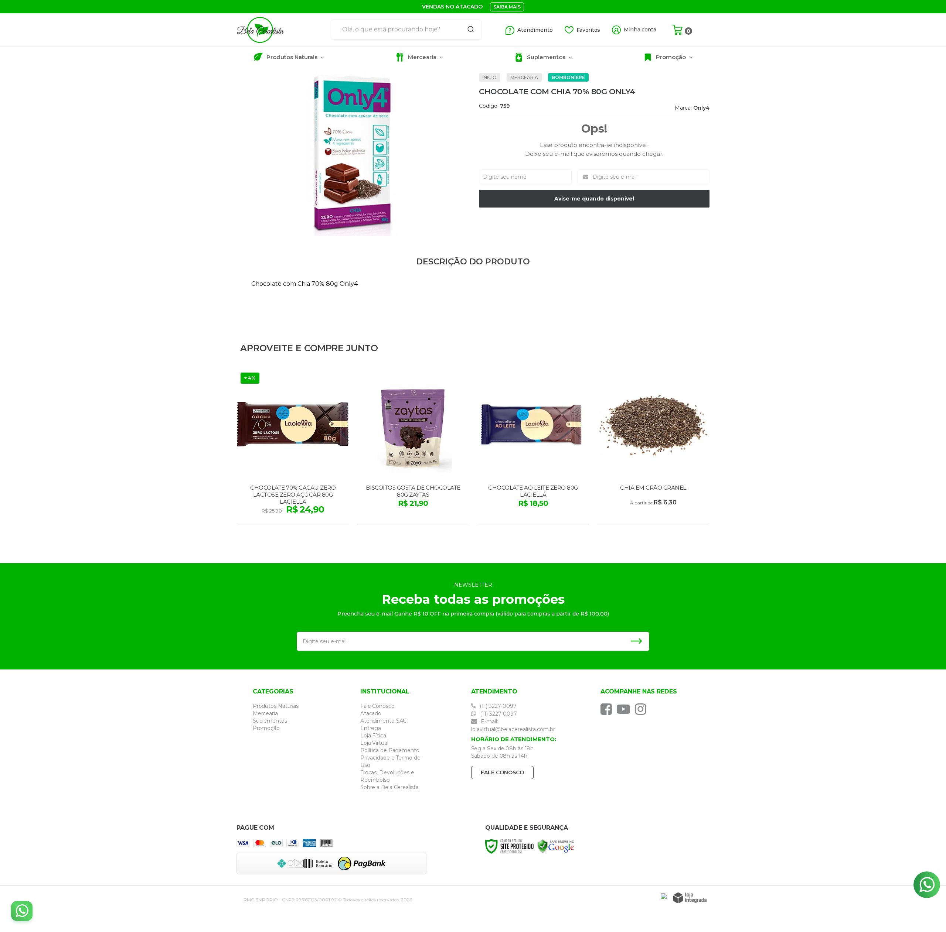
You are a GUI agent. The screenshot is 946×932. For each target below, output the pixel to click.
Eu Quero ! (654, 516)
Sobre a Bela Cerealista (389, 787)
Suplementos (270, 720)
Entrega (370, 728)
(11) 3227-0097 (497, 706)
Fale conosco (502, 772)
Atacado (370, 713)
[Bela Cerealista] (280, 30)
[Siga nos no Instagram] (642, 709)
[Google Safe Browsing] (555, 846)
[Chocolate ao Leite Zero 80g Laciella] (533, 447)
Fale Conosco (377, 706)
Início (490, 77)
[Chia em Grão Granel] (653, 447)
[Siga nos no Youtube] (625, 709)
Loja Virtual (374, 743)
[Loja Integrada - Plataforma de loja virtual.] (690, 898)
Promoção (266, 728)
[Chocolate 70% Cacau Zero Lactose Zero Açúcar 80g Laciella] (293, 447)
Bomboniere (568, 77)
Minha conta (640, 29)
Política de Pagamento (389, 750)
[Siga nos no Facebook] (608, 709)
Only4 (701, 107)
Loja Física (373, 735)
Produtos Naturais (276, 706)
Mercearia (524, 77)
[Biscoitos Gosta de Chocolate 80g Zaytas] (413, 447)
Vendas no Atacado (452, 6)
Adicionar (306, 516)
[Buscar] (468, 29)
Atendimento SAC (383, 720)
